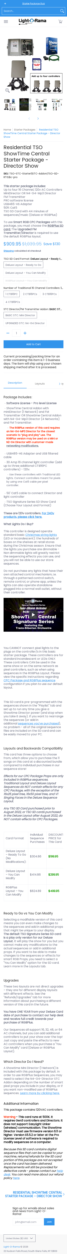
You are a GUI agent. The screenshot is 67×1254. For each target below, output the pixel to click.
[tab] (15, 383)
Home (7, 129)
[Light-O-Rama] (32, 21)
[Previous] (6, 64)
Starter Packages (24, 129)
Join (49, 1222)
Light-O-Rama (12, 1246)
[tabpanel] (33, 785)
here (16, 1178)
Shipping (9, 250)
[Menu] (6, 22)
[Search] (62, 11)
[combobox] (30, 11)
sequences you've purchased (38, 723)
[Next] (61, 64)
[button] (60, 22)
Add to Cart (33, 344)
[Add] (25, 333)
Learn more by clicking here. (40, 1093)
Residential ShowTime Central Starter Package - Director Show (33, 1194)
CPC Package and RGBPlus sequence (29, 680)
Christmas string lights (41, 535)
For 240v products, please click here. (29, 515)
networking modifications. (22, 445)
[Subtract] (8, 333)
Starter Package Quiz (33, 3)
